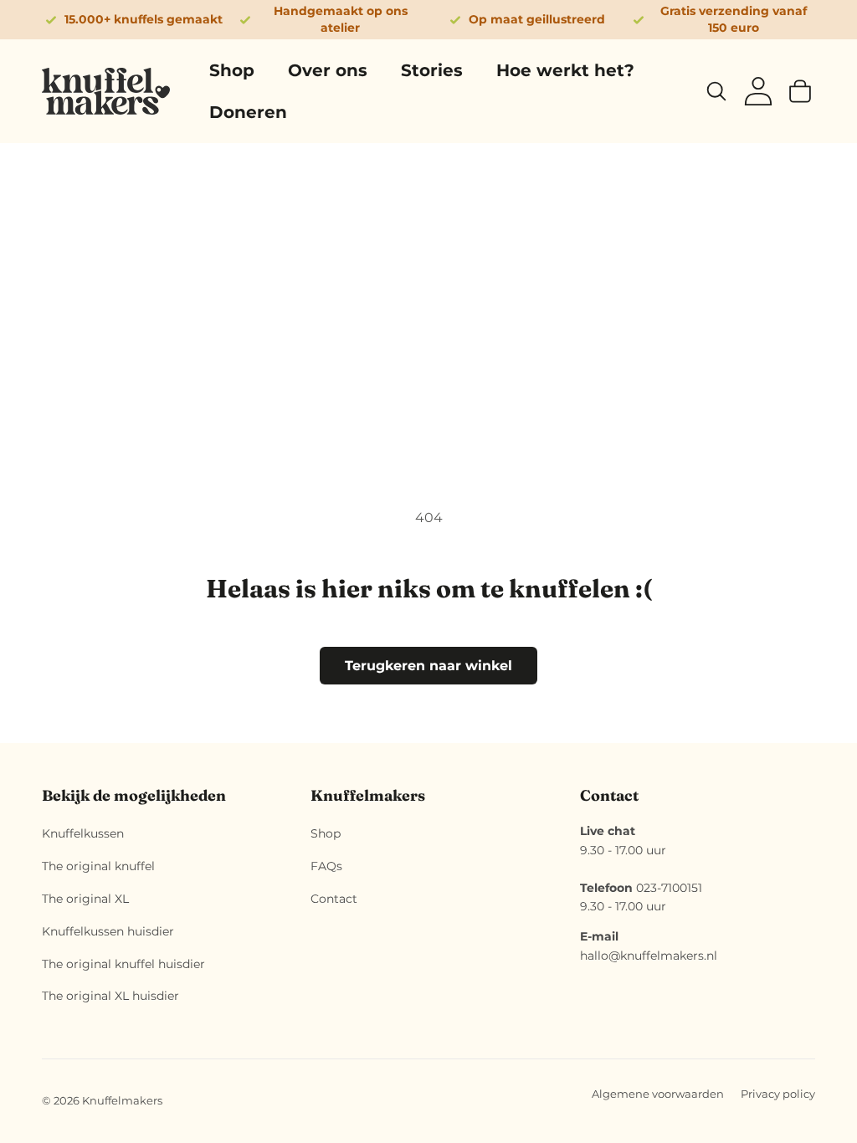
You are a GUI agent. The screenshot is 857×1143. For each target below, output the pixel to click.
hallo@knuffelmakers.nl (648, 955)
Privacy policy (778, 1093)
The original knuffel (98, 866)
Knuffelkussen (83, 833)
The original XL (85, 898)
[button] (716, 91)
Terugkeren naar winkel (428, 666)
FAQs (326, 866)
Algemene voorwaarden (658, 1093)
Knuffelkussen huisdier (108, 931)
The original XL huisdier (110, 995)
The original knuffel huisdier (123, 963)
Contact (333, 898)
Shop (325, 833)
